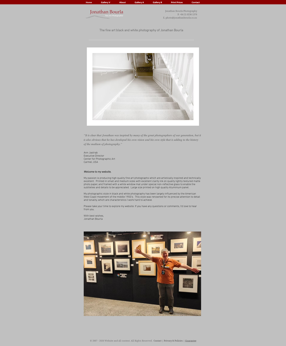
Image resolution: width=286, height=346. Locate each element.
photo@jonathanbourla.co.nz (181, 17)
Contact (157, 340)
